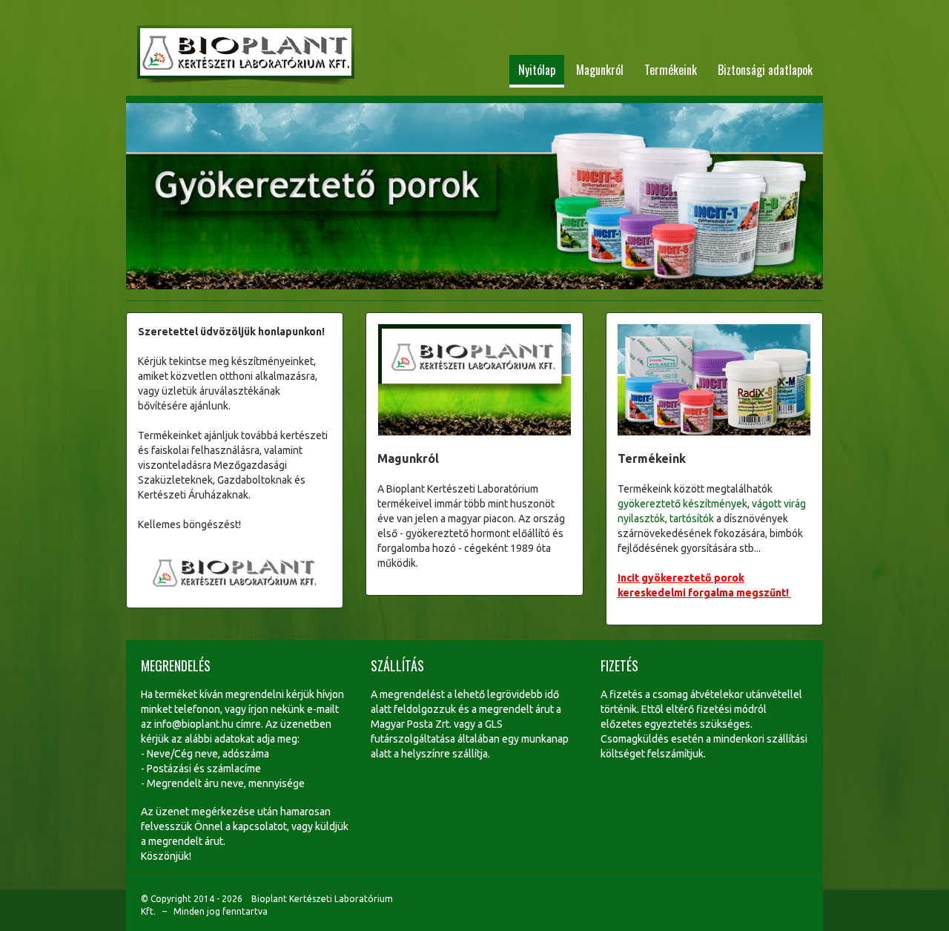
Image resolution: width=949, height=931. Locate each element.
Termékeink (670, 70)
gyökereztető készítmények (682, 504)
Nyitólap (536, 70)
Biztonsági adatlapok (765, 70)
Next (803, 198)
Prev (146, 198)
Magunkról (600, 70)
